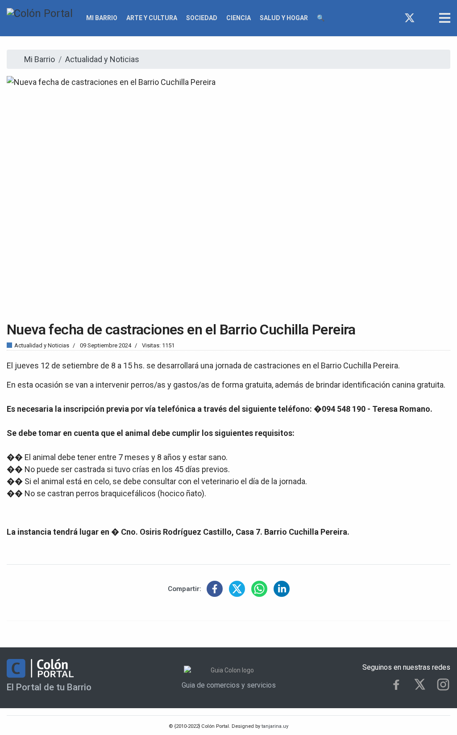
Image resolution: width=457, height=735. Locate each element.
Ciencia (238, 17)
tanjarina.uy (274, 726)
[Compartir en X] (237, 589)
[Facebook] (393, 18)
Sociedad (201, 17)
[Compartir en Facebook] (215, 589)
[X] (419, 684)
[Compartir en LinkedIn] (282, 589)
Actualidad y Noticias (41, 345)
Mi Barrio (101, 17)
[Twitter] (410, 18)
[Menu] (444, 18)
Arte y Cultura (151, 17)
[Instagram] (426, 18)
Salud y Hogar (284, 17)
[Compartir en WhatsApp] (259, 589)
